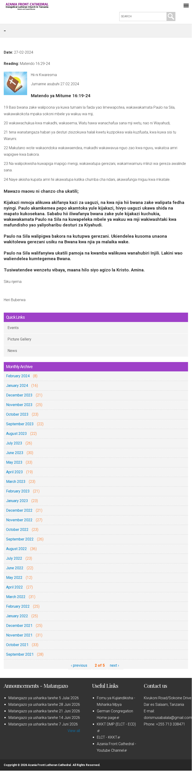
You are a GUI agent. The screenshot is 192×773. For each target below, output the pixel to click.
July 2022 (14, 558)
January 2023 (17, 501)
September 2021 (20, 654)
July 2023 (14, 443)
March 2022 (15, 597)
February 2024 (18, 376)
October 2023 (17, 414)
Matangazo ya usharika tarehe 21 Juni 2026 (44, 711)
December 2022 (19, 510)
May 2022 (14, 577)
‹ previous (79, 665)
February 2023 (18, 491)
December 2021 (19, 625)
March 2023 (15, 481)
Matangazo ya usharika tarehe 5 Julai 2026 (43, 698)
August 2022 (16, 549)
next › (114, 665)
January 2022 (17, 616)
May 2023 (14, 462)
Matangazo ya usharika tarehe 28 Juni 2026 (44, 704)
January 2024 (17, 385)
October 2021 (17, 645)
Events (13, 327)
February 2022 (18, 606)
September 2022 (20, 539)
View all (74, 731)
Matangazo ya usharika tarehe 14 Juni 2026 (44, 717)
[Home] (27, 8)
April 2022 (14, 587)
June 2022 (14, 568)
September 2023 (20, 424)
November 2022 (19, 520)
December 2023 (19, 395)
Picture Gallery (19, 339)
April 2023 (14, 472)
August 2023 (16, 433)
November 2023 (19, 405)
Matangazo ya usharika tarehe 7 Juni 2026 (43, 724)
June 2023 (14, 453)
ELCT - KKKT (108, 737)
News (12, 350)
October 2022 (17, 529)
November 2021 (19, 635)
